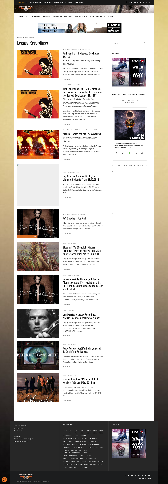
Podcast (111, 16)
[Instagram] (132, 2)
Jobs (44, 2)
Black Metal (82, 435)
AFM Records (69, 435)
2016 (84, 430)
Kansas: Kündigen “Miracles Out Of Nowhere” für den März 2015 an (80, 381)
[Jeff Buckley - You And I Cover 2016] (38, 223)
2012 (65, 430)
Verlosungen (80, 16)
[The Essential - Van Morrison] (38, 323)
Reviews (67, 16)
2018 (96, 430)
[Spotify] (137, 2)
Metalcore (88, 452)
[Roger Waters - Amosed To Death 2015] (38, 355)
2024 (90, 433)
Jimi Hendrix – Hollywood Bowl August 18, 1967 (82, 55)
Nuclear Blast (86, 455)
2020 (65, 433)
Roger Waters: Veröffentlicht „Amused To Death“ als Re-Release (82, 350)
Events (45, 16)
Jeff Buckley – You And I (75, 218)
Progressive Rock (89, 461)
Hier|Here (30, 439)
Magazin (22, 16)
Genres (69, 2)
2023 (84, 433)
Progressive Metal (71, 461)
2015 (78, 430)
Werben (49, 2)
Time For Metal (70, 467)
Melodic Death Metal (72, 450)
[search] (144, 43)
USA (86, 467)
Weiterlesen (67, 79)
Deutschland (81, 441)
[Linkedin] (134, 2)
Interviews (57, 16)
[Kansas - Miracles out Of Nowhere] (38, 387)
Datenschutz (45, 482)
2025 (96, 433)
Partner (38, 2)
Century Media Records (74, 438)
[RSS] (140, 2)
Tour (81, 467)
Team (32, 2)
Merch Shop (79, 2)
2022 (78, 433)
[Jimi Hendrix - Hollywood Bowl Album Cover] (38, 64)
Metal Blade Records (72, 452)
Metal (86, 450)
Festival (67, 444)
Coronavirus (91, 438)
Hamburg (87, 444)
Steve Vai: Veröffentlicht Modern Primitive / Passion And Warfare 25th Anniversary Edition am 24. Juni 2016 (82, 250)
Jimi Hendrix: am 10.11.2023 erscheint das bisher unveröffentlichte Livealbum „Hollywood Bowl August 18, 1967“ (82, 92)
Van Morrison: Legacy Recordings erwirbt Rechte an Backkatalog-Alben (81, 316)
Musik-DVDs (74, 130)
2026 (102, 433)
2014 (71, 430)
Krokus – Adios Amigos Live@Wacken (82, 133)
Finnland (77, 444)
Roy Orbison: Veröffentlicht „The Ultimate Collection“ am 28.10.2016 (81, 177)
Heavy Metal (80, 447)
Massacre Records (95, 447)
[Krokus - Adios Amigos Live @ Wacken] (38, 144)
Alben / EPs (66, 49)
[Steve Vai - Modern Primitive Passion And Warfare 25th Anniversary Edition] (38, 256)
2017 (90, 430)
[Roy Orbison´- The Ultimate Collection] (38, 185)
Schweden (68, 464)
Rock (101, 461)
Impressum (37, 482)
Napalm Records (70, 455)
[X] (129, 2)
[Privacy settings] (4, 479)
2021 (71, 433)
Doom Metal (94, 441)
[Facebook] (126, 2)
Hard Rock (68, 447)
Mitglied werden (59, 2)
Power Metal (91, 458)
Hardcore (97, 444)
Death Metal (69, 441)
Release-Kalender (96, 16)
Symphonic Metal (82, 464)
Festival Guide (35, 16)
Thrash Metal (97, 464)
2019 (102, 430)
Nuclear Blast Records (73, 458)
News (64, 85)
